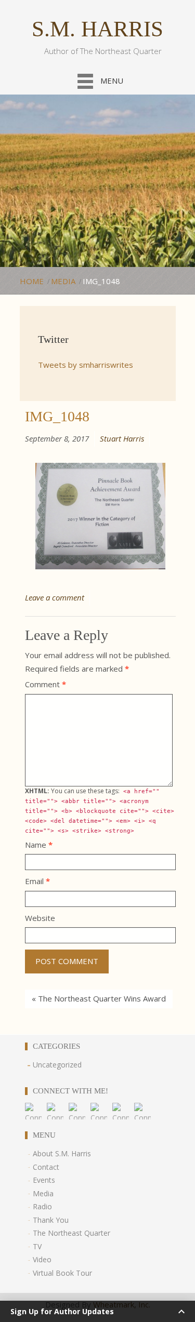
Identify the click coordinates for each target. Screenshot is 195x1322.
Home (32, 281)
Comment (45, 684)
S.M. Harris (97, 29)
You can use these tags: (99, 810)
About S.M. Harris (62, 1153)
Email (37, 881)
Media (63, 281)
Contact (46, 1167)
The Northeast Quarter (71, 1233)
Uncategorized (57, 1065)
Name (39, 844)
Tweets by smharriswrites (85, 364)
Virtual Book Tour (62, 1273)
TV (37, 1246)
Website (40, 918)
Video (42, 1259)
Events (44, 1180)
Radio (42, 1206)
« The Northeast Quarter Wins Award (99, 998)
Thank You (51, 1220)
